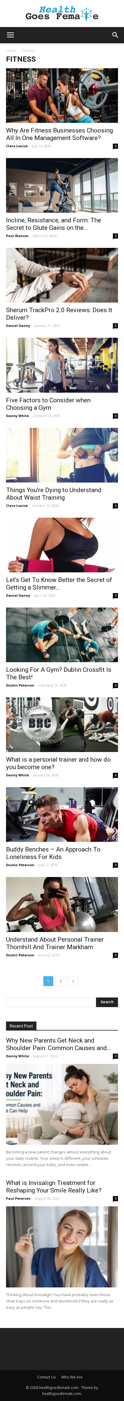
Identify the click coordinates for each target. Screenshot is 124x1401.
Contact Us (46, 1377)
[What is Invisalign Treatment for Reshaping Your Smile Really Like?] (62, 1246)
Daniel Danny (18, 325)
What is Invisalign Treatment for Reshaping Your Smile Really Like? (53, 1186)
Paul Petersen (18, 1198)
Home (11, 50)
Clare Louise (17, 146)
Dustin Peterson (20, 685)
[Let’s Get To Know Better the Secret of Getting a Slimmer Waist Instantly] (62, 545)
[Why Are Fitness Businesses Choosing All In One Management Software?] (62, 95)
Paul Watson (17, 235)
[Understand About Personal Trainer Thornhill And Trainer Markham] (62, 904)
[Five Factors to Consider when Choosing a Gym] (62, 365)
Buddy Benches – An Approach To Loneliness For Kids (53, 853)
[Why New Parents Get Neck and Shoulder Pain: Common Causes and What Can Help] (62, 1104)
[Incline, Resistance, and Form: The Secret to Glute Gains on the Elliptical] (62, 185)
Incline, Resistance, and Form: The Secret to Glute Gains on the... (53, 224)
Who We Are (71, 1377)
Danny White (17, 415)
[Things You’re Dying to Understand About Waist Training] (62, 455)
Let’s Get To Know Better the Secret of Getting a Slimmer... (59, 583)
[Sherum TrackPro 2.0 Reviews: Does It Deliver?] (62, 275)
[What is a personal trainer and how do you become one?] (62, 724)
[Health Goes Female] (62, 14)
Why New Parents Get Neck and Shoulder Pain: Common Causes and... (58, 1044)
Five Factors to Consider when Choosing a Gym (48, 404)
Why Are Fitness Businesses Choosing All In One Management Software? (59, 134)
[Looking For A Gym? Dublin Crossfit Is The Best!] (62, 635)
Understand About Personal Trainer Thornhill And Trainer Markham (55, 943)
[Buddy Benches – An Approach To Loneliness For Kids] (62, 814)
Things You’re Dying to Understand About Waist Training (53, 493)
